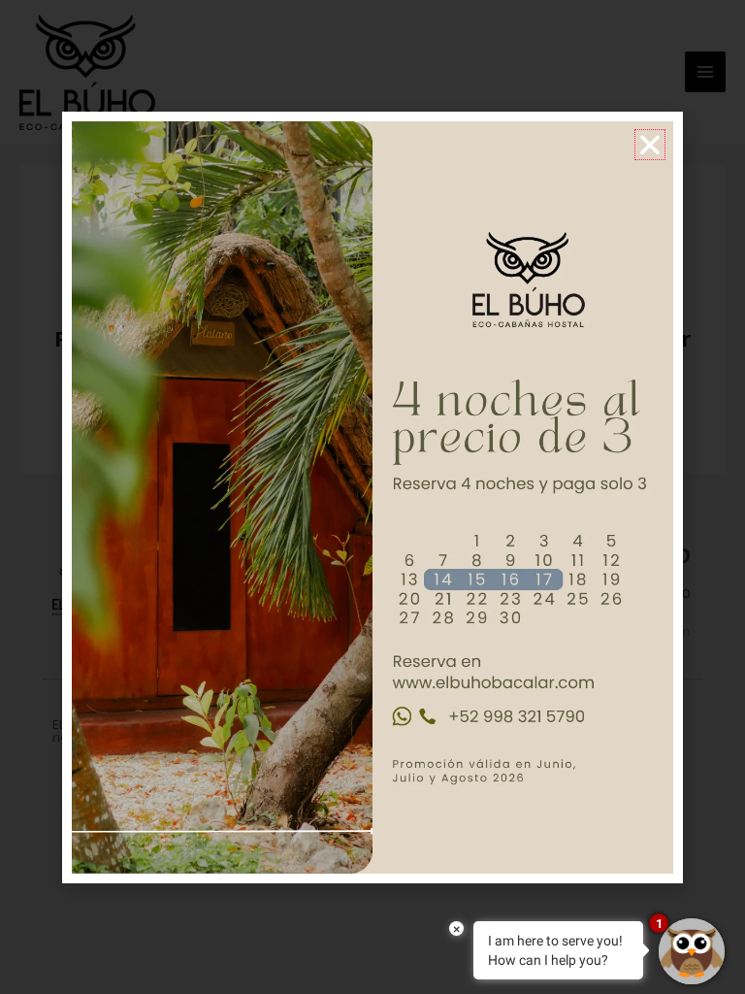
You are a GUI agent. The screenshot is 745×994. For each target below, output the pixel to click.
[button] (650, 144)
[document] (372, 497)
